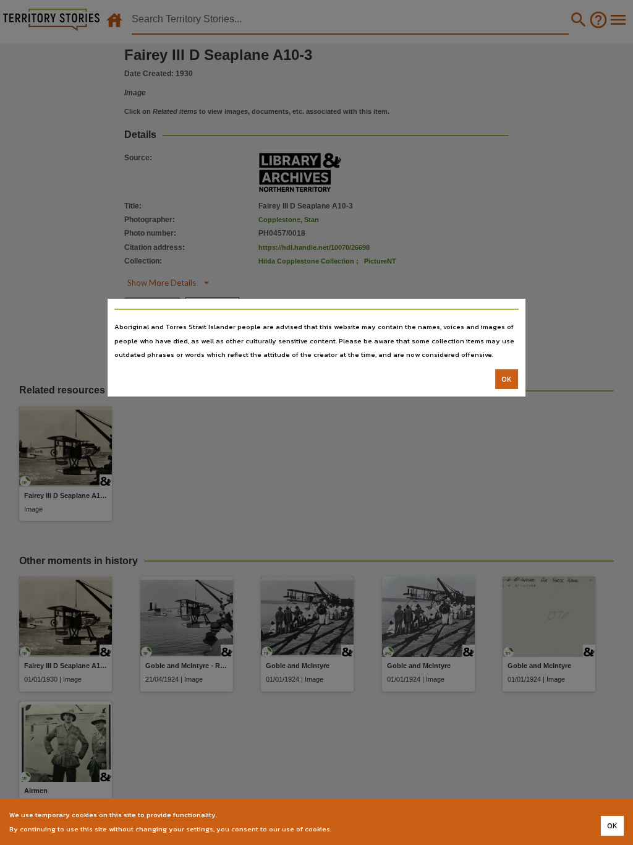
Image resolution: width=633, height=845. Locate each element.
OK (506, 379)
